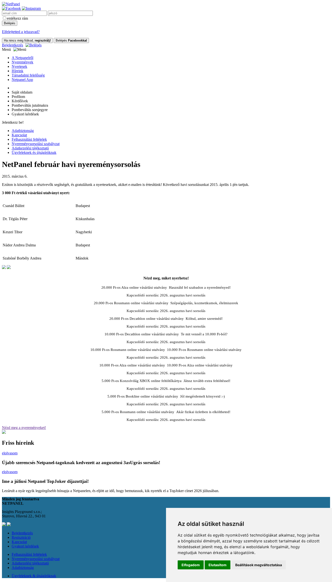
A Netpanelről (22, 58)
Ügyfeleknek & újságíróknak (34, 576)
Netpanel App (22, 80)
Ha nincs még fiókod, (27, 40)
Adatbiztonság (23, 131)
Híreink (17, 71)
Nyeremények (22, 62)
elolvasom (9, 453)
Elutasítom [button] (218, 565)
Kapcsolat (19, 135)
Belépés (71, 40)
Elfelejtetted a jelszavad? (21, 32)
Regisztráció (21, 537)
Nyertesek (19, 66)
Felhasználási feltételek (29, 139)
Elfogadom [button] (191, 565)
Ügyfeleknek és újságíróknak (34, 152)
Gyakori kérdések (25, 546)
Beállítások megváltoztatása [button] (258, 565)
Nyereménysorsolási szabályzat (36, 144)
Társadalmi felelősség (28, 75)
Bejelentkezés (12, 45)
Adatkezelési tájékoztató (30, 148)
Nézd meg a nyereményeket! (24, 428)
